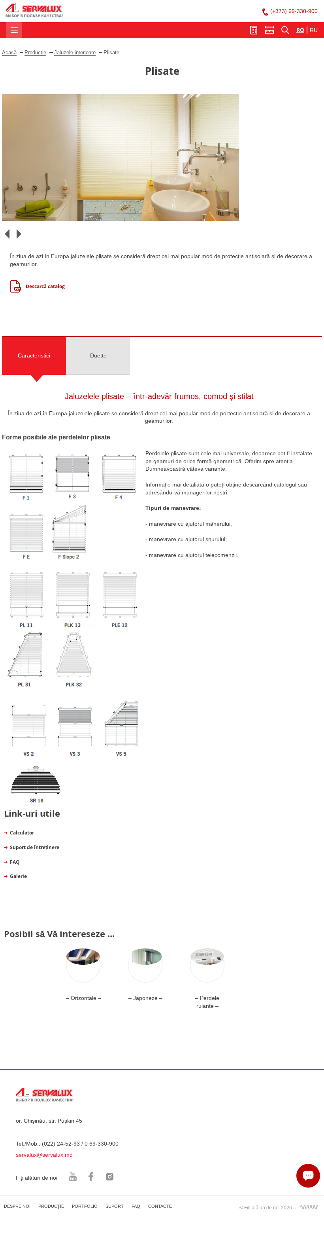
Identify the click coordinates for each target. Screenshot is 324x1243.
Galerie (18, 876)
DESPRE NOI (17, 1206)
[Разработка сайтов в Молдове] (309, 1207)
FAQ (15, 862)
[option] (162, 157)
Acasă (9, 52)
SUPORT (114, 1206)
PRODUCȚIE (51, 1206)
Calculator (22, 832)
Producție (35, 52)
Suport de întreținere (34, 847)
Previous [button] (7, 234)
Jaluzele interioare (75, 52)
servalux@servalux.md (44, 1155)
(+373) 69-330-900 (294, 11)
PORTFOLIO (85, 1206)
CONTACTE (160, 1206)
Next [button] (19, 234)
